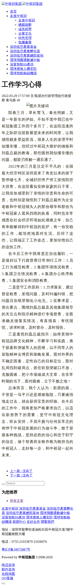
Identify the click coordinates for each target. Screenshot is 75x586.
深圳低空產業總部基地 (22, 513)
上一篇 (21, 471)
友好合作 (33, 521)
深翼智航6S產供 (13, 517)
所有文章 (16, 500)
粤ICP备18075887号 (16, 549)
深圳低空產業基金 (32, 508)
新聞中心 (19, 521)
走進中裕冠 (10, 508)
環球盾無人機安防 (39, 517)
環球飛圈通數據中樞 (55, 513)
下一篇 (21, 475)
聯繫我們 (47, 521)
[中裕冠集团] (22, 3)
